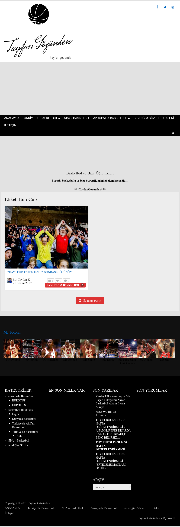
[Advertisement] (90, 88)
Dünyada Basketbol (24, 419)
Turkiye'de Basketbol (25, 432)
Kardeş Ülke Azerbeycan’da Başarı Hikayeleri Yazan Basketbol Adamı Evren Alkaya (113, 401)
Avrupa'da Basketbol (63, 285)
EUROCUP (18, 400)
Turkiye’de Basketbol (40, 118)
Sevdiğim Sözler (147, 118)
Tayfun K (24, 279)
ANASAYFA (11, 118)
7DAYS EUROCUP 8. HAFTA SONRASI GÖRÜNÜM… (41, 272)
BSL (19, 436)
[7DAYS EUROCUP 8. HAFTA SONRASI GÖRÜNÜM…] (46, 237)
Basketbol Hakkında (20, 410)
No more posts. (92, 300)
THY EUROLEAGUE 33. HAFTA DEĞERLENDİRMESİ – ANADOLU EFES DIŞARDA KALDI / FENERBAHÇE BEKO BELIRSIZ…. (113, 428)
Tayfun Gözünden (39, 503)
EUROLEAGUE (21, 405)
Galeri (168, 118)
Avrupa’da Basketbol (110, 118)
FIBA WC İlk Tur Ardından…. (106, 413)
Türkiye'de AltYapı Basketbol (23, 425)
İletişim (10, 125)
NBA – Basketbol (77, 118)
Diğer (15, 414)
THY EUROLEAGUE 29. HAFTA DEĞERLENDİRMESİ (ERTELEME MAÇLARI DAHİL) (111, 461)
